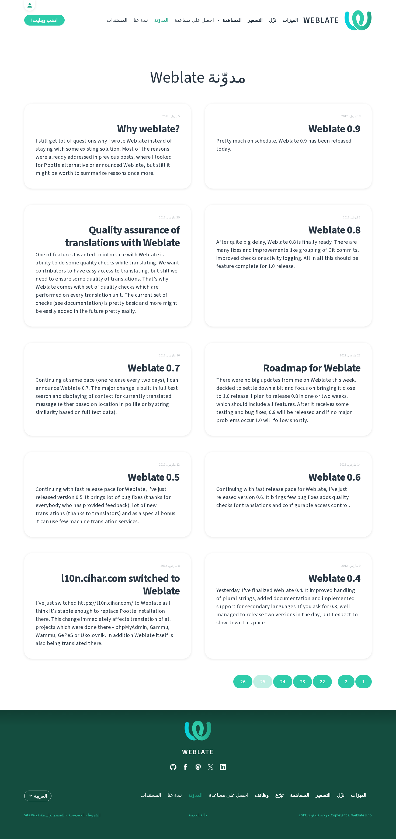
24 (282, 681)
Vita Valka (31, 815)
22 (322, 681)
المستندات (117, 20)
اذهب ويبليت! (44, 20)
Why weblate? (148, 129)
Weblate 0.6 (334, 477)
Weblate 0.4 (334, 578)
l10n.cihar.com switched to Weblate (120, 584)
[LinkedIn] (223, 767)
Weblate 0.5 (154, 477)
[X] (210, 767)
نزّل (272, 20)
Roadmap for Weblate (311, 368)
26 (242, 681)
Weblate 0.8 (334, 230)
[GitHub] (173, 767)
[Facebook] (186, 767)
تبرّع (279, 795)
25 (262, 681)
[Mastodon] (198, 767)
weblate (198, 751)
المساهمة (232, 20)
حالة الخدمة (198, 815)
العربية (40, 796)
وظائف (262, 795)
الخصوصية (76, 815)
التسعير (255, 20)
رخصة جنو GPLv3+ (313, 815)
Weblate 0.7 (154, 368)
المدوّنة (161, 20)
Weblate (321, 20)
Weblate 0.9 (334, 129)
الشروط (94, 815)
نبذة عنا (141, 20)
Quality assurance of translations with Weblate (122, 236)
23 (302, 681)
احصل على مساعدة (194, 20)
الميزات (290, 20)
